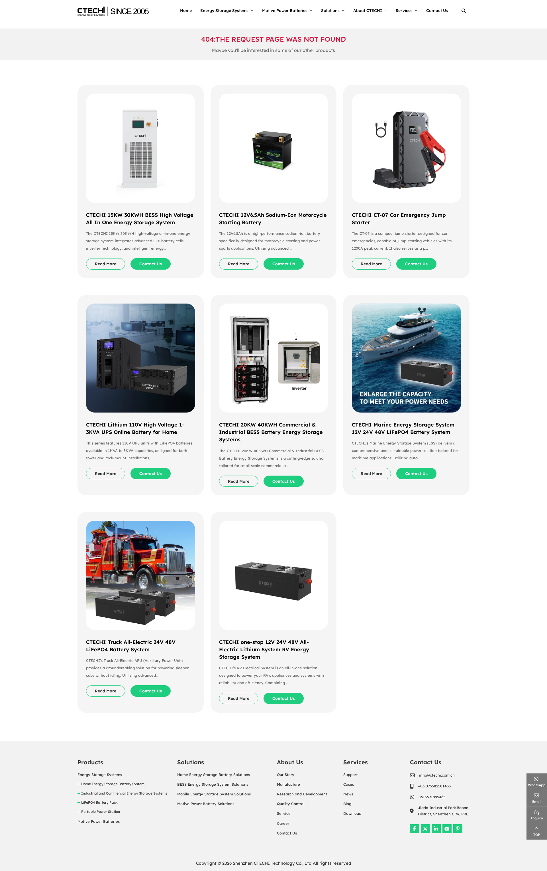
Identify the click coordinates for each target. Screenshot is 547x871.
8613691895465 (432, 797)
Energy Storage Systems (224, 10)
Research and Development (302, 794)
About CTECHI (367, 10)
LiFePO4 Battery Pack (99, 802)
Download (352, 813)
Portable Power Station (100, 811)
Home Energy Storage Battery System (112, 784)
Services (404, 10)
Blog (347, 803)
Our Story (285, 774)
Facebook (414, 828)
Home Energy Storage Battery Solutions (213, 774)
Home (186, 10)
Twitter (425, 828)
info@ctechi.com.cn (437, 775)
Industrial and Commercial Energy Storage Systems (124, 793)
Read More (105, 263)
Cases (348, 784)
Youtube (447, 828)
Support (350, 774)
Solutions (330, 10)
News (348, 794)
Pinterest (457, 828)
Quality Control (290, 803)
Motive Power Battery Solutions (205, 803)
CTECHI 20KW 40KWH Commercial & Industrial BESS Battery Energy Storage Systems (271, 432)
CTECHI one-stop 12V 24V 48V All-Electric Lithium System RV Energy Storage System (264, 649)
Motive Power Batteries (284, 10)
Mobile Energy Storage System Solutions (214, 794)
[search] (463, 11)
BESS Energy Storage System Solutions (212, 784)
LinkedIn (436, 828)
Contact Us (437, 10)
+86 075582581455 (434, 786)
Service (284, 813)
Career (283, 823)
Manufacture (288, 784)
